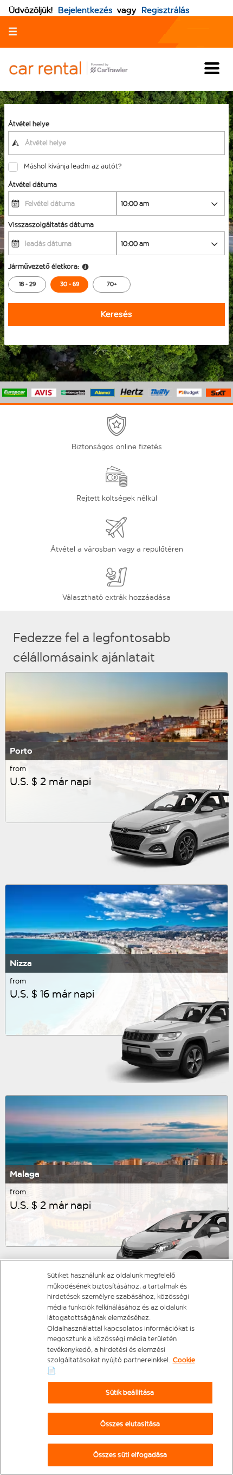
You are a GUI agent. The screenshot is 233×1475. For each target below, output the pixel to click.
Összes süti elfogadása (130, 1455)
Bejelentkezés (85, 10)
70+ (112, 284)
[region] (116, 1367)
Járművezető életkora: (43, 266)
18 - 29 (27, 284)
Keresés (116, 314)
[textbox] (116, 143)
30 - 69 (69, 284)
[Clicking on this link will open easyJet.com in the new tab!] (77, 69)
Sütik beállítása (130, 1392)
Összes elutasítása (130, 1424)
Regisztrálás (165, 10)
